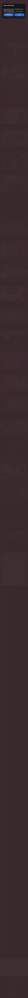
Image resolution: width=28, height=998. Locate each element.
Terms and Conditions (19, 11)
